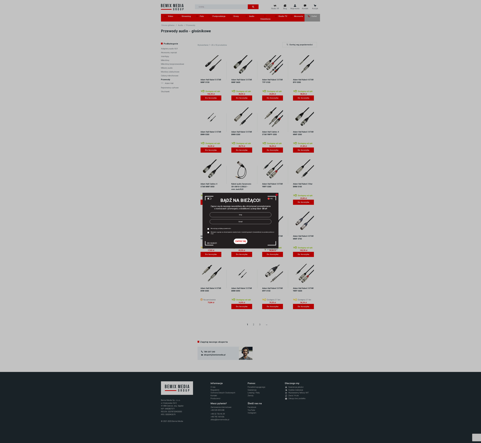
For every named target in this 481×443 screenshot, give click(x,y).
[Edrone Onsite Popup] (240, 221)
